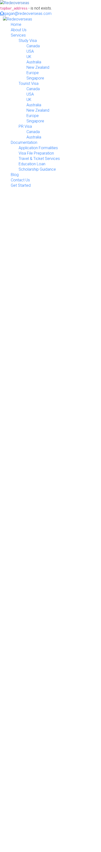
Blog (15, 174)
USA (30, 51)
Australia (33, 62)
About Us (18, 30)
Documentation (24, 142)
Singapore (35, 78)
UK (28, 56)
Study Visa (28, 40)
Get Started (21, 185)
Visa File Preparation (36, 153)
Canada (33, 46)
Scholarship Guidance (37, 169)
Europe (32, 72)
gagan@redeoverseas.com (27, 13)
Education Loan (32, 164)
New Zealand (37, 67)
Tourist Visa (28, 83)
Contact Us (20, 180)
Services (18, 35)
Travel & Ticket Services (39, 158)
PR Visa (25, 126)
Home (16, 24)
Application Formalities (38, 148)
